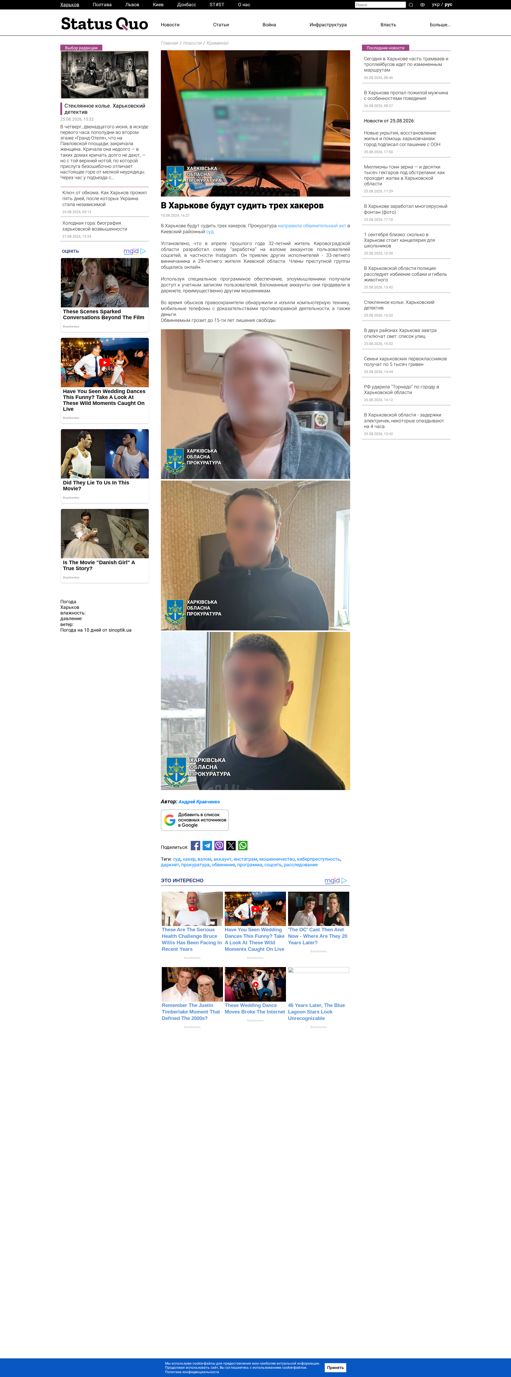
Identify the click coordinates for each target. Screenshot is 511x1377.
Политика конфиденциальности (192, 1372)
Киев (158, 4)
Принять (335, 1367)
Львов (132, 4)
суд (210, 231)
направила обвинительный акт (312, 225)
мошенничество (277, 859)
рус (448, 4)
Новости (170, 24)
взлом (204, 859)
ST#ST (217, 4)
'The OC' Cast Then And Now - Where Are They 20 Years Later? (317, 936)
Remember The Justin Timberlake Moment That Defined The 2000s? (191, 1012)
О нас (244, 4)
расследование (301, 864)
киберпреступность (318, 859)
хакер (189, 859)
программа (249, 864)
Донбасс (186, 4)
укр (436, 4)
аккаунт (223, 859)
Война (269, 24)
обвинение (223, 864)
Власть (388, 24)
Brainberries (192, 957)
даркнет (170, 864)
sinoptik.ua (120, 630)
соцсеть (273, 864)
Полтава (102, 4)
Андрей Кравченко (199, 802)
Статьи (221, 24)
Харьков (69, 4)
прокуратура (195, 864)
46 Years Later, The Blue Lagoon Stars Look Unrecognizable (316, 1012)
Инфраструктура (328, 24)
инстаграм (245, 859)
